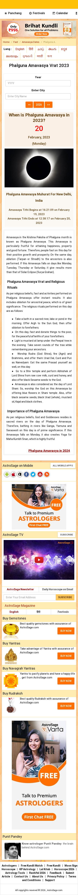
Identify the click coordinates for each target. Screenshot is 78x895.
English (14, 611)
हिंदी (38, 611)
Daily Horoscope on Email (57, 589)
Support (50, 880)
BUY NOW (65, 630)
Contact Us (21, 876)
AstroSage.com (54, 890)
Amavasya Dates (30, 42)
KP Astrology (27, 869)
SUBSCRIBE (66, 534)
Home (6, 42)
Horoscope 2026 (64, 869)
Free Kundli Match (32, 865)
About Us (38, 876)
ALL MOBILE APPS (63, 465)
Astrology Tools (15, 872)
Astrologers (9, 865)
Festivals (37, 13)
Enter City (38, 90)
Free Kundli (54, 865)
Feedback (56, 872)
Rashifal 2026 (37, 872)
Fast (15, 42)
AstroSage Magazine (20, 605)
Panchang (13, 13)
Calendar (60, 13)
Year (38, 77)
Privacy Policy (56, 876)
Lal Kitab (45, 869)
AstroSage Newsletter (20, 589)
